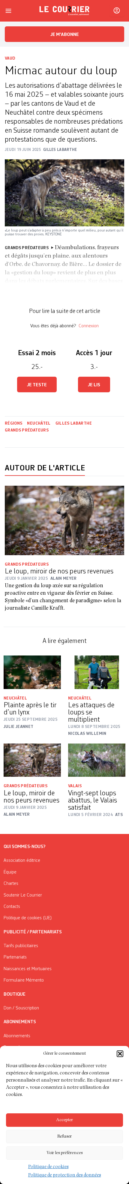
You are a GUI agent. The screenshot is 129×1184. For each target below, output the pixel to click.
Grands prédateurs (27, 430)
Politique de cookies (48, 1167)
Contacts (12, 906)
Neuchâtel (38, 423)
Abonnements (17, 1036)
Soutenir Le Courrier (23, 895)
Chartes (11, 883)
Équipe (10, 872)
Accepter (64, 1120)
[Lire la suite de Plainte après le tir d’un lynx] (32, 672)
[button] (120, 1054)
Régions (13, 423)
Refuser (64, 1136)
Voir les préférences (64, 1153)
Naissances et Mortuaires (28, 969)
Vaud (10, 58)
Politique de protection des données (64, 1175)
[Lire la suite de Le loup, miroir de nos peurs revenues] (64, 520)
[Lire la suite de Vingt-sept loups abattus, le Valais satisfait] (96, 760)
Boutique (15, 994)
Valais (75, 786)
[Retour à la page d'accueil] (64, 11)
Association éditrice (22, 860)
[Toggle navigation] (8, 10)
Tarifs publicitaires (21, 946)
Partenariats (15, 957)
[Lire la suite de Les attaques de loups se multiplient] (96, 672)
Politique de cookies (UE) (28, 918)
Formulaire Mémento (24, 980)
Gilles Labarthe (74, 423)
